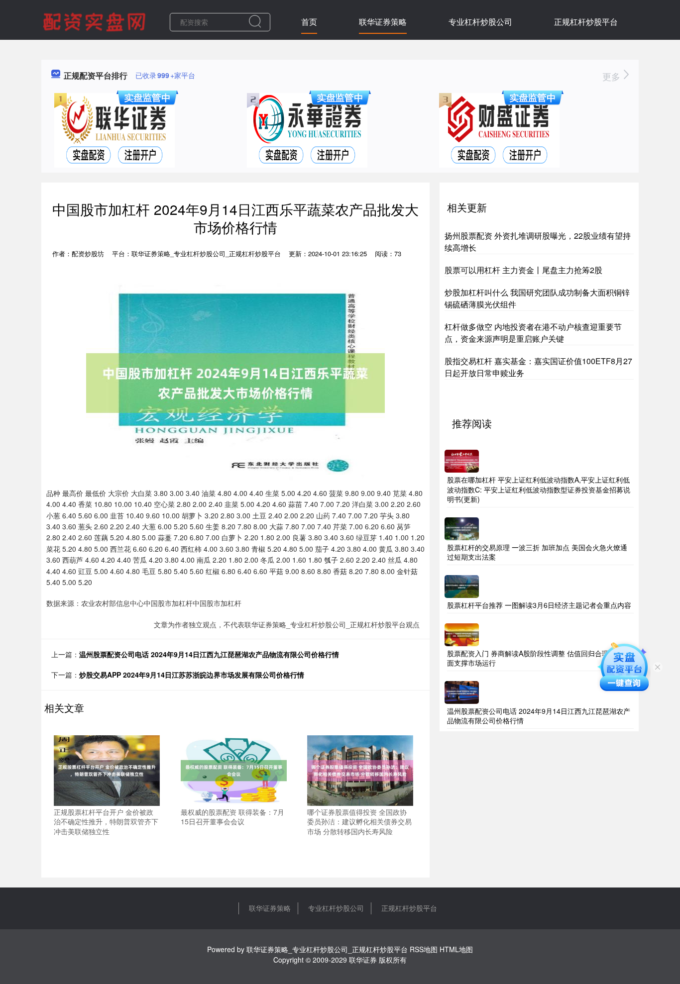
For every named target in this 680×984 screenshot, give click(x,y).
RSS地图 (424, 949)
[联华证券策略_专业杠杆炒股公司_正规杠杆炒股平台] (95, 21)
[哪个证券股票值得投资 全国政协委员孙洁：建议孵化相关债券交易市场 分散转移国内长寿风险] (360, 769)
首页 (309, 21)
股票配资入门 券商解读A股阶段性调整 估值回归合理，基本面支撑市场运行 (538, 658)
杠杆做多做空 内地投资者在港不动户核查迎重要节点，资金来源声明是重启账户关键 (533, 332)
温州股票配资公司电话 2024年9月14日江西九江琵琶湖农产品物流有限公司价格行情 (209, 654)
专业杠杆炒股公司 (480, 21)
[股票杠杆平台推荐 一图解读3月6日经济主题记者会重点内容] (462, 585)
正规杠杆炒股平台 (586, 21)
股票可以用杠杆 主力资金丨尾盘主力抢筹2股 (523, 270)
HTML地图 (456, 949)
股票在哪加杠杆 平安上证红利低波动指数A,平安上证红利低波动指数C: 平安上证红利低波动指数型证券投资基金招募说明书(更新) (538, 489)
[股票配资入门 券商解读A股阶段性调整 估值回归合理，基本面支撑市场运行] (462, 633)
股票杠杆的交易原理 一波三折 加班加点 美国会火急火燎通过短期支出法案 (537, 552)
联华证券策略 (383, 21)
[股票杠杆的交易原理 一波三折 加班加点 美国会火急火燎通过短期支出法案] (462, 527)
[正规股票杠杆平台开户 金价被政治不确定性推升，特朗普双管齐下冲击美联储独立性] (107, 769)
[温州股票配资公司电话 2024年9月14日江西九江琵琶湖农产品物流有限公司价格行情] (462, 691)
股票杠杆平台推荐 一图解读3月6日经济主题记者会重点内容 (539, 605)
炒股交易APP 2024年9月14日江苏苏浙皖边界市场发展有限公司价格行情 (191, 675)
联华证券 (363, 960)
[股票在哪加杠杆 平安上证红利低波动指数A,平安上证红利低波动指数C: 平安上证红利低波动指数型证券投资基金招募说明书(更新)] (462, 460)
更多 (612, 76)
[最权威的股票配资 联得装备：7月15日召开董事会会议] (234, 769)
